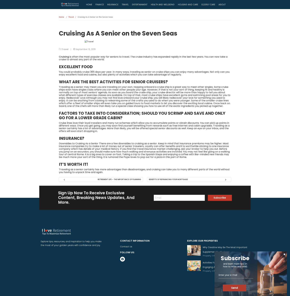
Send (234, 288)
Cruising (64, 56)
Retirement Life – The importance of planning (119, 179)
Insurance (112, 4)
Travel (125, 4)
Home (89, 4)
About (222, 4)
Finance (99, 4)
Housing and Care (188, 4)
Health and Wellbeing (163, 4)
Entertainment (139, 4)
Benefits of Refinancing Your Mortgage (168, 179)
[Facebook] (122, 259)
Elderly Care (208, 4)
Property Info (209, 255)
